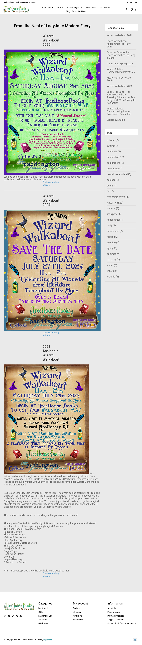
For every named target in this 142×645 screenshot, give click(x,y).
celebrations (115, 162)
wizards (113, 276)
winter (112, 265)
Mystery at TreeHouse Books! (119, 79)
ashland (113, 140)
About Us (42, 619)
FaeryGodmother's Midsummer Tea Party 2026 (118, 44)
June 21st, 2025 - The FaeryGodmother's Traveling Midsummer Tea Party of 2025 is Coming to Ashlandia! (121, 97)
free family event (118, 197)
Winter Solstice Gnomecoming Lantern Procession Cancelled (119, 111)
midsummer (115, 219)
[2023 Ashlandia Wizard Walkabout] (46, 473)
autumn (113, 145)
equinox (113, 180)
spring (112, 248)
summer (113, 254)
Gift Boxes (105, 7)
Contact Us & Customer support (122, 623)
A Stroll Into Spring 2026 (120, 63)
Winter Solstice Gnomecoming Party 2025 (121, 70)
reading (112, 236)
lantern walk (115, 202)
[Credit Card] (135, 639)
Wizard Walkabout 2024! (51, 200)
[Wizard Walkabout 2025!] (52, 174)
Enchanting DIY (45, 616)
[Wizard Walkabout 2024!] (52, 330)
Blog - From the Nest (76, 11)
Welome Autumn (116, 119)
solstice (113, 242)
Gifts (40, 612)
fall (110, 191)
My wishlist (78, 619)
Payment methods (115, 616)
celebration (115, 157)
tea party (113, 259)
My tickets (77, 616)
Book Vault (43, 608)
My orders (77, 612)
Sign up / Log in (133, 2)
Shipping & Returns (116, 619)
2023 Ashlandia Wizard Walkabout (51, 353)
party (111, 225)
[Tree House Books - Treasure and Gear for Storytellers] (16, 9)
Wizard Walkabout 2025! (51, 40)
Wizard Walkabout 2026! (120, 35)
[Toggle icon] (126, 9)
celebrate (114, 151)
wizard (112, 271)
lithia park (114, 214)
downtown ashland (119, 174)
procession (115, 231)
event (111, 185)
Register (76, 608)
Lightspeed (47, 640)
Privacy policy (113, 612)
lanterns (113, 208)
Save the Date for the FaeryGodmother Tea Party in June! (121, 55)
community (114, 168)
